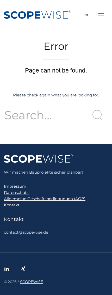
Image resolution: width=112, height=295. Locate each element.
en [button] (87, 14)
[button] (101, 14)
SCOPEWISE (31, 281)
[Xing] (23, 268)
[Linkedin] (6, 268)
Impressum (15, 186)
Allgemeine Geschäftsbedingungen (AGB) (44, 198)
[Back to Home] (37, 14)
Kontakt (12, 204)
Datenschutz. (16, 192)
